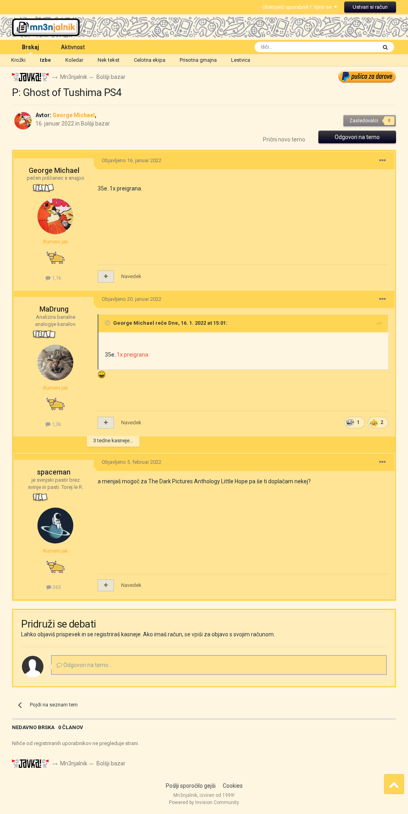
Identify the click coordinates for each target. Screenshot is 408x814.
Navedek (131, 276)
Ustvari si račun (370, 7)
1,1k (56, 278)
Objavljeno (131, 160)
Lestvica (240, 60)
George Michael (54, 170)
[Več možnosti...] (382, 160)
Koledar (74, 60)
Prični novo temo (284, 139)
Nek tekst (109, 60)
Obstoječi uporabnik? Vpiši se (298, 7)
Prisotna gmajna (198, 60)
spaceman (54, 472)
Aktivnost (73, 47)
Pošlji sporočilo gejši (191, 786)
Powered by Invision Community (204, 802)
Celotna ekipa (149, 60)
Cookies (233, 786)
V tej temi (355, 47)
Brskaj (30, 47)
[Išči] (385, 47)
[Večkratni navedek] (106, 276)
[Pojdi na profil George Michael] (23, 120)
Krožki (18, 60)
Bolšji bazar (95, 123)
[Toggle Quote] (108, 323)
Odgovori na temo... (87, 665)
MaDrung (54, 309)
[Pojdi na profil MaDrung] (55, 363)
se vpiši (193, 634)
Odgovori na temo (357, 137)
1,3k (56, 424)
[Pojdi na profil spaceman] (55, 525)
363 (56, 587)
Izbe (45, 60)
